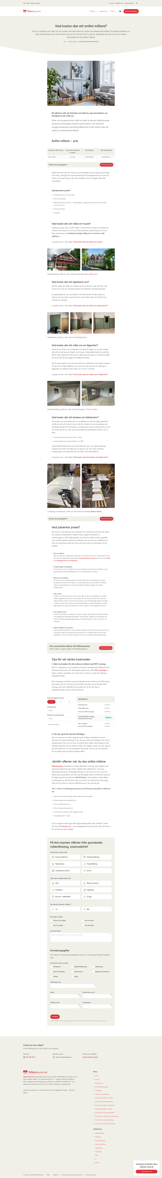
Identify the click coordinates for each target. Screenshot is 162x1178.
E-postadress (86, 1002)
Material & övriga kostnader (55, 715)
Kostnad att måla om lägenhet (104, 1105)
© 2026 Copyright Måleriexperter (33, 1175)
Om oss (111, 3)
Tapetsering (98, 1148)
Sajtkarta (56, 1175)
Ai (95, 1159)
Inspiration (98, 1090)
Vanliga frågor (99, 1133)
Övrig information (55, 931)
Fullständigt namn (55, 982)
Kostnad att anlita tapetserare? (105, 1112)
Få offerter (55, 1016)
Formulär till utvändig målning (104, 1120)
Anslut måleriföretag (101, 1087)
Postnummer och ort (88, 992)
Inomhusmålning (100, 1140)
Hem (96, 1076)
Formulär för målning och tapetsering (106, 1116)
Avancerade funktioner (53, 724)
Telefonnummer (55, 1002)
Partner (97, 1162)
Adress (52, 992)
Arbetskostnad (51, 707)
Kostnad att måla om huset (103, 1109)
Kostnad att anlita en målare (104, 1098)
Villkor (48, 1175)
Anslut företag (128, 3)
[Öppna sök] (137, 3)
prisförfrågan (131, 11)
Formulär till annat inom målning (105, 1123)
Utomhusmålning (100, 1144)
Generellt (98, 1137)
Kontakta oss (119, 3)
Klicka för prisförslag (106, 164)
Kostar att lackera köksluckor (104, 1101)
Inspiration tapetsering (102, 1094)
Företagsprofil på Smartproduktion (72, 1175)
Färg (96, 1155)
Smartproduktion (91, 1175)
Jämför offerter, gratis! (90, 1057)
